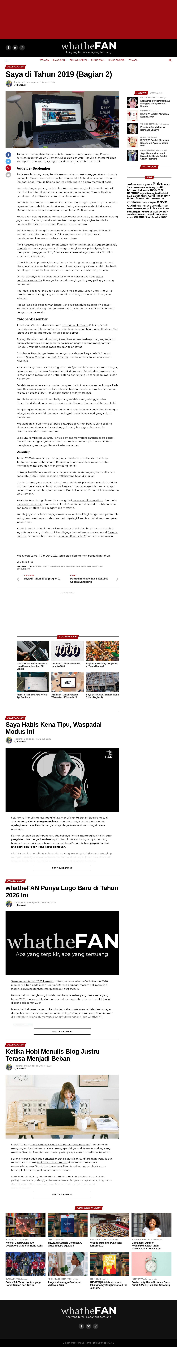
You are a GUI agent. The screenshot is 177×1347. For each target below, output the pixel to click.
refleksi (86, 567)
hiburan (132, 190)
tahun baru (24, 569)
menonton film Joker (75, 325)
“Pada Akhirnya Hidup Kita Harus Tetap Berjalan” (60, 1144)
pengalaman (58, 567)
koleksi (164, 193)
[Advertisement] (88, 19)
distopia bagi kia (151, 187)
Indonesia (143, 190)
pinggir (142, 208)
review (146, 211)
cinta (132, 187)
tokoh (155, 217)
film (162, 187)
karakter (133, 193)
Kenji (157, 193)
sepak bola (154, 214)
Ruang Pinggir (116, 60)
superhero (140, 216)
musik (145, 202)
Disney (138, 187)
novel (163, 201)
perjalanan (73, 567)
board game (144, 184)
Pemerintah (143, 206)
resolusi (98, 567)
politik (151, 208)
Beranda (44, 60)
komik (129, 196)
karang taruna (147, 193)
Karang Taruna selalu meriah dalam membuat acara (79, 181)
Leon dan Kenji (144, 195)
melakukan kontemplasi (52, 1162)
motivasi (134, 202)
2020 (46, 567)
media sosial (158, 199)
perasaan (132, 208)
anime (131, 184)
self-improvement (136, 214)
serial (164, 214)
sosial (130, 217)
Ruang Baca (97, 60)
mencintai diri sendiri (29, 504)
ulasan (163, 216)
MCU (149, 198)
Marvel (140, 198)
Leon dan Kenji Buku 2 (72, 536)
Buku (158, 184)
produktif (160, 208)
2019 (39, 567)
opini (131, 205)
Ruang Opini (59, 60)
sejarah (163, 211)
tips (150, 217)
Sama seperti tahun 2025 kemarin (32, 981)
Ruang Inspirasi (78, 60)
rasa (167, 208)
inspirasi (156, 190)
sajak (155, 212)
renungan (133, 211)
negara (152, 203)
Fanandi (133, 60)
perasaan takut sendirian (87, 500)
